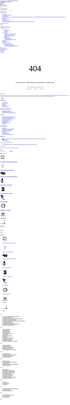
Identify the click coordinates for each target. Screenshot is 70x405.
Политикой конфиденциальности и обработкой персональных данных (52, 95)
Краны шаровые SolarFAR (7, 378)
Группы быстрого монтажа (7, 120)
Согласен (2, 98)
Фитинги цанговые (6, 397)
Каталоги (6, 33)
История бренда (5, 15)
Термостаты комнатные (6, 389)
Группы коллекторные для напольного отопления (10, 316)
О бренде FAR (29, 88)
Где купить (4, 19)
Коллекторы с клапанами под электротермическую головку (12, 318)
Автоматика (4, 123)
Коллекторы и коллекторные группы (8, 116)
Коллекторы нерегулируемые (7, 317)
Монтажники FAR (5, 18)
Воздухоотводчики (6, 330)
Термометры (5, 384)
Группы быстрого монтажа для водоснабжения (10, 364)
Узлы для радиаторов (6, 345)
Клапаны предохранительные (7, 333)
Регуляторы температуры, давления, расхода (10, 388)
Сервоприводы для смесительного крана (9, 354)
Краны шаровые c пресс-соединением (9, 377)
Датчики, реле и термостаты (7, 390)
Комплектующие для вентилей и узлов (9, 349)
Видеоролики (7, 37)
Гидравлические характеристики (10, 39)
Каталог (2, 52)
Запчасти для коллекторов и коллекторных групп (10, 324)
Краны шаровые (5, 121)
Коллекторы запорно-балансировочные (9, 319)
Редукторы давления (6, 329)
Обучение (4, 17)
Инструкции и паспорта (9, 35)
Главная (1, 51)
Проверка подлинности (6, 20)
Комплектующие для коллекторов (8, 325)
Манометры (5, 382)
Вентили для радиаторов (7, 346)
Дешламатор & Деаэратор (7, 335)
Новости (9, 15)
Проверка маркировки (6, 21)
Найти (11, 151)
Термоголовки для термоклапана (8, 347)
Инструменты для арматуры (7, 348)
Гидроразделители (6, 361)
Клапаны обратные (6, 332)
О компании (4, 14)
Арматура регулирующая (6, 119)
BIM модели (7, 36)
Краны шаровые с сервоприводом (8, 370)
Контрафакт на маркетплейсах (16, 21)
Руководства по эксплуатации (7, 129)
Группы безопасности (6, 331)
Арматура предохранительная (7, 117)
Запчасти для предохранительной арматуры (10, 341)
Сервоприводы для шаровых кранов (8, 371)
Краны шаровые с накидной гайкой (8, 372)
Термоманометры (5, 383)
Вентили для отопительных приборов (9, 118)
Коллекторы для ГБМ (6, 365)
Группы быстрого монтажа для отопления (9, 362)
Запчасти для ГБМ (6, 363)
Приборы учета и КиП (6, 122)
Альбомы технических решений (8, 128)
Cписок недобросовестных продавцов (28, 21)
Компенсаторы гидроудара (7, 340)
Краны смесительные (6, 353)
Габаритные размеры (8, 38)
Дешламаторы (5, 334)
